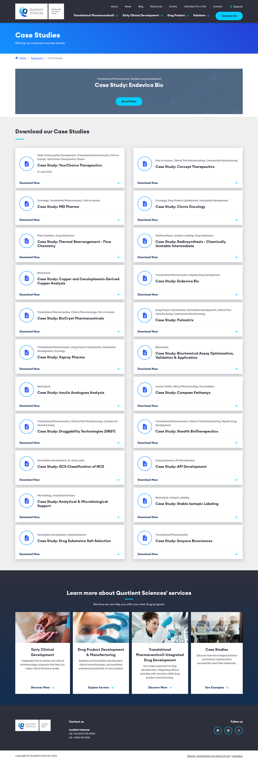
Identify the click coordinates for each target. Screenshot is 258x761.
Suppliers (237, 756)
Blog (140, 6)
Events (173, 6)
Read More (129, 101)
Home (22, 58)
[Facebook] (228, 730)
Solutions (199, 15)
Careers (217, 6)
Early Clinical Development (141, 15)
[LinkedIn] (218, 730)
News (128, 6)
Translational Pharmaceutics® (94, 15)
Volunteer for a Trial (195, 6)
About (114, 6)
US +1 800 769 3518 (79, 737)
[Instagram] (239, 730)
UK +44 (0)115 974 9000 (82, 734)
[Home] (39, 11)
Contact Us (229, 16)
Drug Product (176, 15)
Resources (156, 6)
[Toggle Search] (236, 6)
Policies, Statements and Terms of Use (208, 756)
